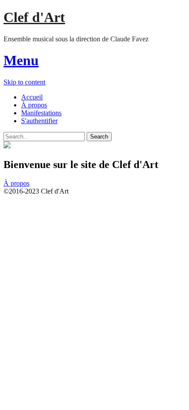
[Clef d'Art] (7, 146)
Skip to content (24, 82)
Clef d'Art (34, 17)
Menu (21, 60)
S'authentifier (39, 120)
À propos (34, 105)
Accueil (32, 97)
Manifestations (41, 113)
